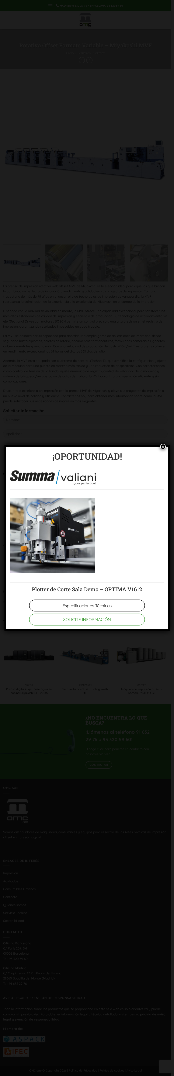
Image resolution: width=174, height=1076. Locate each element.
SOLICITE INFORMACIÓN (87, 619)
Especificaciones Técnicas (87, 605)
